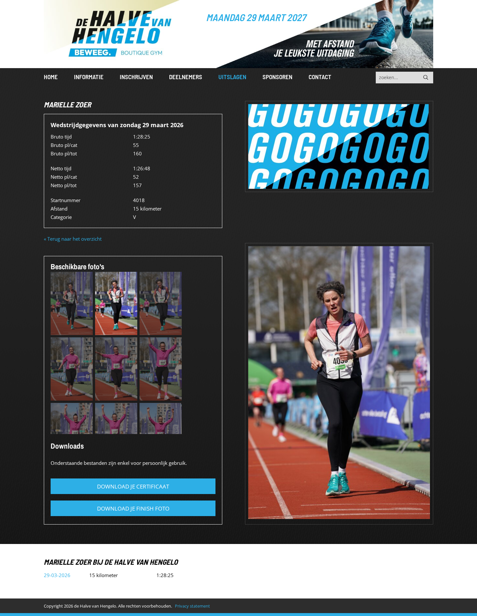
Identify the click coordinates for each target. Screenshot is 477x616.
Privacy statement (192, 606)
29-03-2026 (57, 575)
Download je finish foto (133, 508)
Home (51, 76)
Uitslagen (232, 76)
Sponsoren (277, 76)
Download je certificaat (133, 486)
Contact (320, 76)
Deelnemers (185, 76)
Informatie (89, 76)
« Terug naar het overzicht (73, 239)
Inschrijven (136, 76)
